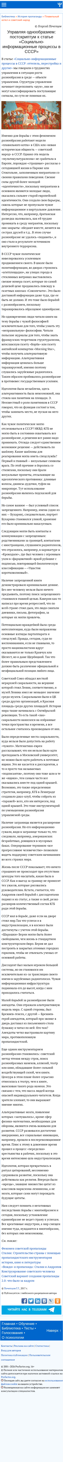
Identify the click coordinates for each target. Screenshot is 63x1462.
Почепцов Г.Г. (12, 1288)
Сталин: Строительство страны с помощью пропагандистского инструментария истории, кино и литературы (31, 1257)
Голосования (12, 1333)
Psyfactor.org (8, 1377)
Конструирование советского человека (28, 1271)
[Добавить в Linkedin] (37, 1301)
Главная (8, 1324)
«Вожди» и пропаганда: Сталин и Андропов (31, 1267)
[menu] (4, 6)
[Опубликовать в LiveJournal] (51, 1301)
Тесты (29, 1328)
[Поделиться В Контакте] (44, 1301)
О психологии (13, 1337)
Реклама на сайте (24, 1345)
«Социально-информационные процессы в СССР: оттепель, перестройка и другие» (31, 63)
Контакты (6, 1345)
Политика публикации (14, 1355)
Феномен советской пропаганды (24, 1248)
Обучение (26, 1324)
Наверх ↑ (54, 1330)
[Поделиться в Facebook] (24, 1301)
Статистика (42, 1345)
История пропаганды (30, 16)
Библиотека (8, 16)
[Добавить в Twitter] (31, 1301)
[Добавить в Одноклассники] (57, 1301)
